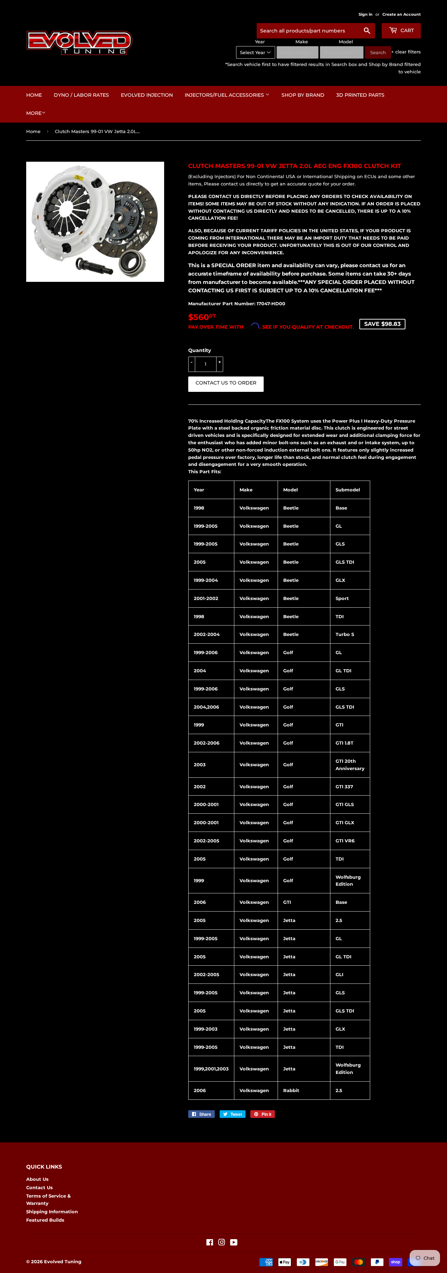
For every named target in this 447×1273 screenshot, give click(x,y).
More (34, 113)
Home (34, 95)
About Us (37, 1179)
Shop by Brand (302, 95)
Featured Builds (45, 1220)
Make (301, 41)
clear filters (406, 51)
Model (346, 41)
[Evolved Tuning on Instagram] (221, 1243)
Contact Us (39, 1187)
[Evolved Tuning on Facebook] (209, 1243)
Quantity (199, 350)
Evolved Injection (147, 95)
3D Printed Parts (360, 95)
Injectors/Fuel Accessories (225, 95)
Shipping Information (52, 1211)
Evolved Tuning (62, 1261)
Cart (406, 30)
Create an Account (401, 14)
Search (378, 52)
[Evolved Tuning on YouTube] (233, 1243)
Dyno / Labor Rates (81, 95)
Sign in (366, 14)
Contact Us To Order (226, 383)
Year (260, 41)
